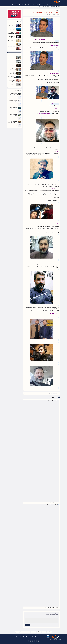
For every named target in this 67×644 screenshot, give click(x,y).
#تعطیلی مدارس (55, 6)
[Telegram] (51, 393)
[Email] (49, 393)
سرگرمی (19, 4)
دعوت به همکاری (25, 636)
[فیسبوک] (30, 641)
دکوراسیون (16, 4)
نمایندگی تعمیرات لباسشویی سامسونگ (24, 631)
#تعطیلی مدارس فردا (50, 6)
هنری (25, 4)
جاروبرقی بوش (49, 631)
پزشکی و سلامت (32, 4)
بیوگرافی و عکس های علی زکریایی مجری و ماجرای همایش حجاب (46, 12)
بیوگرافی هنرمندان (55, 10)
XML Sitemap (8, 636)
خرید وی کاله (44, 631)
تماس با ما (20, 636)
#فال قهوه (40, 6)
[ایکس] (36, 641)
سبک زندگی (40, 4)
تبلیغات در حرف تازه (31, 636)
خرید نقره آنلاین (39, 631)
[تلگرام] (34, 641)
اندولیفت (17, 631)
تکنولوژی (37, 4)
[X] (55, 393)
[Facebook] (53, 393)
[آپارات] (38, 641)
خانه (58, 10)
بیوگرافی (28, 4)
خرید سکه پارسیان (33, 631)
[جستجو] (8, 5)
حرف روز (13, 636)
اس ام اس (50, 4)
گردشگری (44, 4)
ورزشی (12, 4)
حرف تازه (57, 4)
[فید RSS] (28, 641)
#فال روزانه (43, 6)
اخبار (53, 4)
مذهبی (22, 4)
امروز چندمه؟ (16, 636)
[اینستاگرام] (32, 641)
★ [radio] (27, 393)
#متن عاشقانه (46, 6)
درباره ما (36, 636)
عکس (47, 4)
